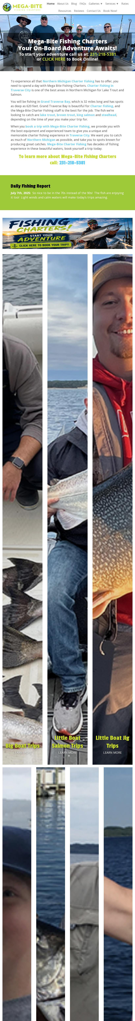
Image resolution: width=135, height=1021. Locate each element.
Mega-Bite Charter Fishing (66, 144)
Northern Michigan (41, 140)
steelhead (109, 115)
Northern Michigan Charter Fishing (68, 81)
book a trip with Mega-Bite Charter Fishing (58, 126)
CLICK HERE (53, 59)
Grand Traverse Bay (55, 102)
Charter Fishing (101, 106)
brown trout (66, 115)
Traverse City (79, 135)
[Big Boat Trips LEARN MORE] (22, 509)
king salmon (86, 115)
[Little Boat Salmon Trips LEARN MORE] (67, 509)
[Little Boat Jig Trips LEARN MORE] (113, 509)
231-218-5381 (103, 54)
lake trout (47, 115)
